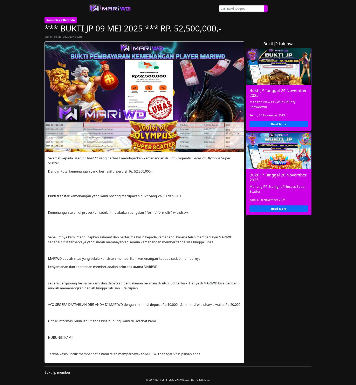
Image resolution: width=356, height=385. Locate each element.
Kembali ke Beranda (60, 20)
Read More (278, 124)
